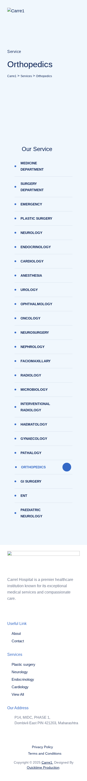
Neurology (31, 233)
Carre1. (47, 762)
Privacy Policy (42, 747)
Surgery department (32, 187)
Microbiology (34, 389)
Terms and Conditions (44, 753)
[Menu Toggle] (75, 11)
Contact (18, 641)
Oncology (30, 318)
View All (18, 694)
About (16, 633)
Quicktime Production (43, 767)
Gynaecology (34, 439)
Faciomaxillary (36, 361)
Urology (29, 290)
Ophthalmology (36, 304)
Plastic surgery (36, 218)
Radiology (31, 375)
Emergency (31, 204)
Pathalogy (31, 453)
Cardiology (32, 261)
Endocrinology (36, 247)
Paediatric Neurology (31, 513)
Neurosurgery (35, 332)
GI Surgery (31, 481)
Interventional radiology (35, 407)
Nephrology (32, 347)
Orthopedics (33, 467)
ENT (24, 496)
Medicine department (32, 166)
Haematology (34, 424)
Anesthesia (31, 275)
